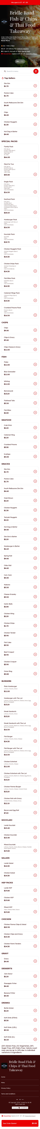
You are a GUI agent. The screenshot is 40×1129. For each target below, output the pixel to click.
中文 (22, 61)
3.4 (4, 46)
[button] (20, 85)
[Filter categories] (35, 71)
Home (3, 1077)
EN (18, 61)
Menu (3, 1082)
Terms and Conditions (8, 1094)
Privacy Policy (5, 1088)
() (23, 49)
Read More (5, 41)
